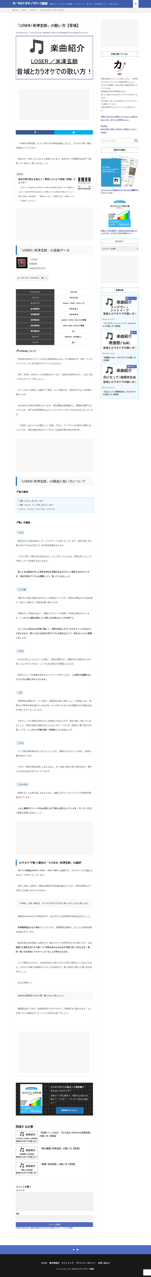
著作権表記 (54, 1263)
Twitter (103, 132)
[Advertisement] (54, 106)
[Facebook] (35, 132)
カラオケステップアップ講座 (83, 1269)
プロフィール (80, 4)
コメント (20, 1190)
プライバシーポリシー (86, 1263)
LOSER (34, 259)
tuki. (134, 332)
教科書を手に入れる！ (70, 1110)
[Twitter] (73, 132)
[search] (136, 140)
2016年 (56, 33)
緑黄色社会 (133, 366)
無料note (53, 4)
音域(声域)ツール (100, 4)
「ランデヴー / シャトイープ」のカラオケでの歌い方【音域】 (119, 324)
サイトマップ (68, 1263)
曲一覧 (89, 4)
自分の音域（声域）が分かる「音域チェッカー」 (119, 129)
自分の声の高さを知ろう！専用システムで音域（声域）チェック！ (47, 181)
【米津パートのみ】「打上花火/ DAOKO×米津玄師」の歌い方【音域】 (66, 1134)
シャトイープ (132, 298)
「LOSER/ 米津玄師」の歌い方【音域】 (51, 10)
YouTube (104, 126)
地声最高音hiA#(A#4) (66, 33)
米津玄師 (32, 10)
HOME (16, 10)
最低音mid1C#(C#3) (81, 33)
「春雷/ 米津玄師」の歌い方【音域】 (58, 1164)
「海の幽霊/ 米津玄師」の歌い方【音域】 (60, 1148)
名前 (17, 1213)
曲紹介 (24, 10)
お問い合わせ (114, 4)
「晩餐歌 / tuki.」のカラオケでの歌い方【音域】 (119, 358)
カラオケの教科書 (65, 4)
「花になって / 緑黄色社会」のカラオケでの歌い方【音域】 (119, 393)
